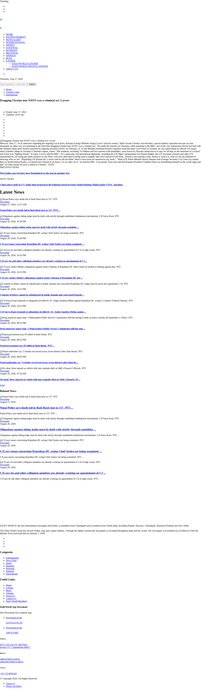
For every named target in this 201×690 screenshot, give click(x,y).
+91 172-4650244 (8, 673)
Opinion (10, 593)
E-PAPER (10, 61)
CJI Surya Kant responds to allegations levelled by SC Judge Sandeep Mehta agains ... (43, 312)
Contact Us (11, 598)
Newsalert (4, 202)
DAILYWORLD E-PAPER (25, 63)
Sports (9, 563)
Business (10, 566)
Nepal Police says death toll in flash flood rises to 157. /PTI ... (30, 210)
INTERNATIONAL (15, 42)
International (12, 94)
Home (9, 89)
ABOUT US (12, 69)
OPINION (11, 55)
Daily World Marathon (16, 601)
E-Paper (9, 588)
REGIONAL (12, 53)
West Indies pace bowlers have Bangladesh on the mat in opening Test (34, 173)
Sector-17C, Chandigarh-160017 (15, 647)
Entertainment (12, 558)
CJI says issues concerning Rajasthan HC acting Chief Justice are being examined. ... (42, 244)
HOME (9, 34)
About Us (10, 596)
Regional (10, 568)
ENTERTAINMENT (16, 37)
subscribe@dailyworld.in (11, 661)
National (10, 571)
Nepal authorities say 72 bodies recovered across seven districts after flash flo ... (39, 362)
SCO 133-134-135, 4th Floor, (14, 644)
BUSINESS (11, 50)
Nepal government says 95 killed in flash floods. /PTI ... (27, 345)
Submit (32, 84)
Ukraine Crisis (12, 92)
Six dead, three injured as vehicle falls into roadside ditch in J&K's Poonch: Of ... (40, 379)
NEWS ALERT (13, 39)
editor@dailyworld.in (10, 659)
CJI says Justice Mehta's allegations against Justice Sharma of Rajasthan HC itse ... (41, 278)
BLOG (9, 58)
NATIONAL (12, 47)
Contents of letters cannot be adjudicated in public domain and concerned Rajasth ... (42, 295)
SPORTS (10, 45)
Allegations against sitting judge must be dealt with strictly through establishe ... (39, 227)
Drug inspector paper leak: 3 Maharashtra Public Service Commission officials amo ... (42, 328)
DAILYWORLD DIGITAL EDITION (30, 66)
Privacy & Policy (14, 686)
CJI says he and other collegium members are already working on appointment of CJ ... (43, 261)
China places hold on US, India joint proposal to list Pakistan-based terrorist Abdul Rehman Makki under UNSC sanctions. (61, 184)
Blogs (8, 590)
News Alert (11, 560)
